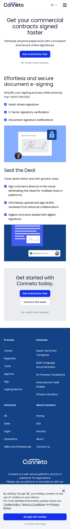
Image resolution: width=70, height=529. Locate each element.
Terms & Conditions (33, 504)
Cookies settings (35, 524)
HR (5, 416)
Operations (10, 439)
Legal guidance (13, 389)
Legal (7, 431)
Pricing (40, 416)
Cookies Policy (11, 504)
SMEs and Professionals (17, 446)
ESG (38, 423)
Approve (9, 374)
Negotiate (10, 358)
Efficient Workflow (47, 394)
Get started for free (35, 54)
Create (8, 350)
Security (41, 431)
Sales (7, 423)
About (39, 439)
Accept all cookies (35, 517)
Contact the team (35, 302)
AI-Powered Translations (50, 374)
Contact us (43, 446)
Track (7, 366)
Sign (6, 381)
